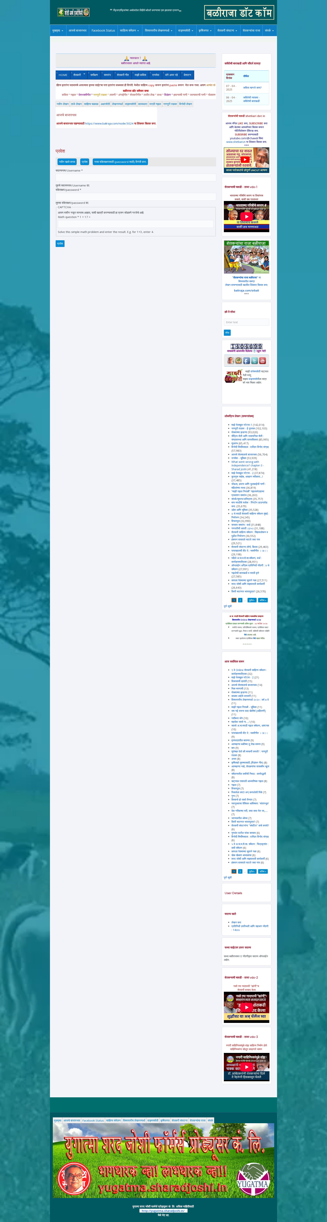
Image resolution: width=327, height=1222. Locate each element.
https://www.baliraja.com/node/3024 (109, 123)
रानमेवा (155, 75)
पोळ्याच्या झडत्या (239, 432)
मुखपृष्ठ (56, 30)
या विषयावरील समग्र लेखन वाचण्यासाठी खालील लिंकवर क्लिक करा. (246, 281)
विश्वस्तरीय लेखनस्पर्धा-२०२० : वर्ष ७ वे (250, 699)
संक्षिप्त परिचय (280, 35)
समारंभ (107, 75)
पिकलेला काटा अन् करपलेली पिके (246, 792)
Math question (68, 217)
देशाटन (187, 75)
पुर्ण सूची (228, 606)
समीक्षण (94, 75)
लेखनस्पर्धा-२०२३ (161, 35)
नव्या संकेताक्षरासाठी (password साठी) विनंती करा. (120, 162)
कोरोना (194, 35)
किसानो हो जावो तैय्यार (241, 799)
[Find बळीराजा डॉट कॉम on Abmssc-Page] (238, 360)
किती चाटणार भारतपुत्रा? (243, 591)
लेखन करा (236, 922)
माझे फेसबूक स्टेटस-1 (241, 425)
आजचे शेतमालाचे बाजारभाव (244, 454)
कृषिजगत (165, 1120)
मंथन (214, 35)
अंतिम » (263, 600)
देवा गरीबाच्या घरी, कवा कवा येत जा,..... (249, 810)
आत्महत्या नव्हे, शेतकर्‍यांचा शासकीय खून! (250, 766)
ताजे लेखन (76, 104)
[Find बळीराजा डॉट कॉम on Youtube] (262, 360)
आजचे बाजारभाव (77, 30)
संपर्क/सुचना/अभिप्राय (241, 499)
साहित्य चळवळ (136, 35)
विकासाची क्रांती (239, 681)
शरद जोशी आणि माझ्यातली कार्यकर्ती (248, 584)
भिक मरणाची (237, 688)
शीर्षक (246, 76)
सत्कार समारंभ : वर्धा (240, 524)
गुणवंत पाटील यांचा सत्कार (243, 833)
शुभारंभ (234, 443)
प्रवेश (85, 162)
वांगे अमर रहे (171, 75)
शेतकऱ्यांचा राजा (251, 30)
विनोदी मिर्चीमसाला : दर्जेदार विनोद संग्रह (250, 447)
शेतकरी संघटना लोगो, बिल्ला (244, 547)
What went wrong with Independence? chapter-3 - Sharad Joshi (247, 465)
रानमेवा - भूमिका (238, 458)
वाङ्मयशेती (130, 104)
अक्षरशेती (105, 104)
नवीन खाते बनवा (67, 162)
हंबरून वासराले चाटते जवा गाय (245, 539)
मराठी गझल (155, 104)
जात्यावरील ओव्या (239, 818)
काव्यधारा (142, 104)
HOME (63, 75)
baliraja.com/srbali (246, 290)
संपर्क (210, 1120)
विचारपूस (235, 521)
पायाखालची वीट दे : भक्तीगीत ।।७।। (249, 550)
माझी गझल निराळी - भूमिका (244, 707)
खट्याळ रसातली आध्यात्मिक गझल (247, 781)
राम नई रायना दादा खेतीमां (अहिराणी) (248, 711)
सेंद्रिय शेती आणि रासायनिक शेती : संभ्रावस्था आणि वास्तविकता (247, 437)
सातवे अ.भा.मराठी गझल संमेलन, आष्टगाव (250, 725)
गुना (233, 796)
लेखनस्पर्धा (117, 104)
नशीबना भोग (237, 718)
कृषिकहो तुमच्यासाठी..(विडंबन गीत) (247, 762)
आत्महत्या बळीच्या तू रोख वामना (246, 744)
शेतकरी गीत (123, 75)
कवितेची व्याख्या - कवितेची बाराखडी (251, 99)
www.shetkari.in (235, 142)
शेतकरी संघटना (233, 35)
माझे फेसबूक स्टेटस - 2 (242, 473)
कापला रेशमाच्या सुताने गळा (243, 580)
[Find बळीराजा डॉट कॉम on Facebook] (246, 360)
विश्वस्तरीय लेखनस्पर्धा (157, 30)
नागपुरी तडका (170, 104)
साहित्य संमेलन (113, 1120)
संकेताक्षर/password (68, 190)
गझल (233, 785)
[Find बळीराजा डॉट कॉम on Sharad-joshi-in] (230, 360)
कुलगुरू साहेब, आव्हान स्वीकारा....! (247, 476)
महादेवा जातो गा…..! (240, 721)
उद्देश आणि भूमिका (239, 510)
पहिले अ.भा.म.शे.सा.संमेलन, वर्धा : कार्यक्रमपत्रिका (246, 559)
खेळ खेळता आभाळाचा (241, 855)
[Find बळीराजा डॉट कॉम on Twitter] (254, 360)
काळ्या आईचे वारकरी (241, 696)
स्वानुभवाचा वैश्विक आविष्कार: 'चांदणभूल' (250, 803)
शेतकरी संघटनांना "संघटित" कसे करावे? (250, 825)
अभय (233, 759)
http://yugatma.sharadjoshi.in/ (163, 1211)
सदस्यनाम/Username (69, 170)
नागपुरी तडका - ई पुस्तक (243, 428)
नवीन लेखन (63, 104)
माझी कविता (140, 75)
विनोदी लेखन (185, 104)
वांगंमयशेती (255, 371)
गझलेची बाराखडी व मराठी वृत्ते (245, 573)
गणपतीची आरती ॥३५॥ (242, 528)
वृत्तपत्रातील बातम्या (240, 740)
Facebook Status (103, 30)
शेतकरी (75, 75)
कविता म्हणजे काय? (252, 87)
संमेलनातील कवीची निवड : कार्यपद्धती (248, 773)
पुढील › (252, 600)
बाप (233, 748)
